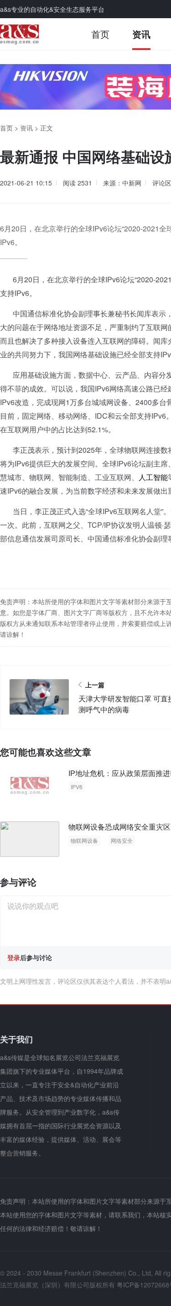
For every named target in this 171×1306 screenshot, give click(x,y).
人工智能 (153, 477)
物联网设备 (84, 840)
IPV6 (77, 787)
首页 (100, 33)
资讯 (141, 33)
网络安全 (122, 840)
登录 (13, 957)
